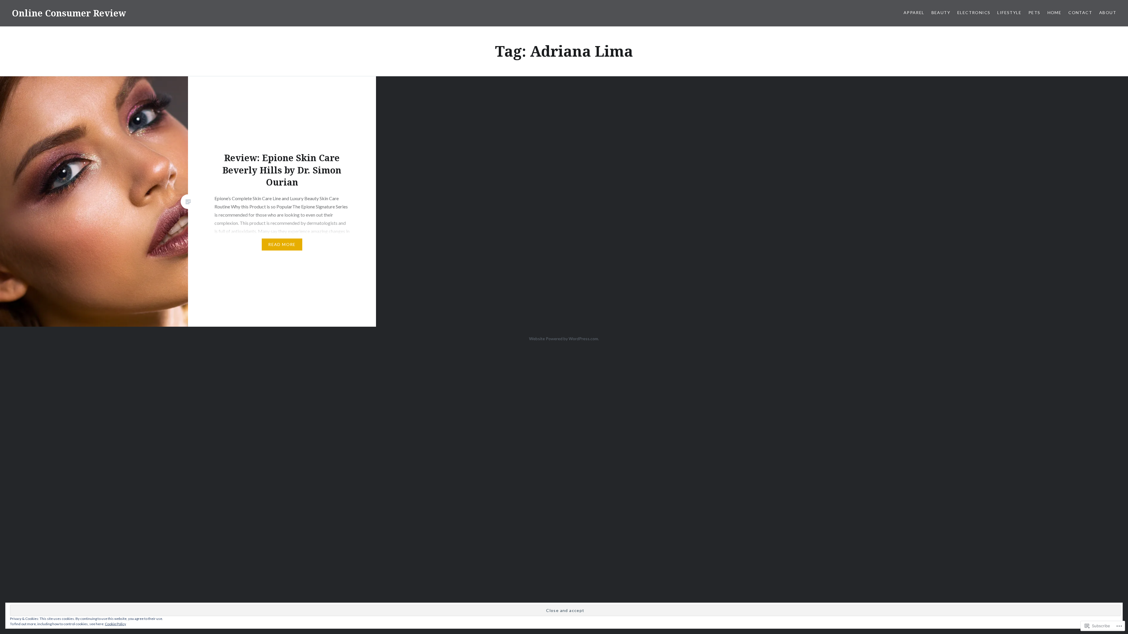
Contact (1080, 12)
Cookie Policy (115, 624)
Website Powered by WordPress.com (563, 338)
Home (1055, 12)
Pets (1034, 12)
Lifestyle (1009, 12)
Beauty (940, 12)
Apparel (914, 12)
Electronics (973, 12)
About (1107, 12)
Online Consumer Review (69, 13)
